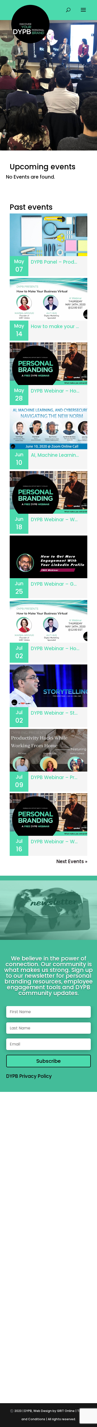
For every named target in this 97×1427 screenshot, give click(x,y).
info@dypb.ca (48, 1345)
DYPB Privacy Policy (29, 1076)
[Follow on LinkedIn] (53, 1376)
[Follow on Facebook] (28, 1376)
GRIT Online (66, 1411)
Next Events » (71, 861)
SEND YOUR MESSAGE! (61, 1290)
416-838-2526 (48, 1327)
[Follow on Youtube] (78, 1376)
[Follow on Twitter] (41, 1376)
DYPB (28, 1411)
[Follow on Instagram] (66, 1376)
